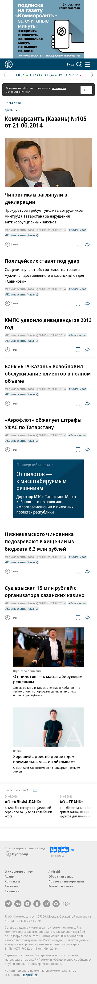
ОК (86, 89)
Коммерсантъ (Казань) (22, 235)
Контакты (12, 881)
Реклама (11, 886)
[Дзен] (27, 903)
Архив (9, 876)
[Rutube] (46, 903)
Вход (70, 64)
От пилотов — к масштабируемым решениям (47, 679)
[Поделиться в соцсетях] (87, 244)
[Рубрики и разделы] (87, 64)
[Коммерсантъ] (9, 64)
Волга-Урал (13, 103)
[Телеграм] (8, 903)
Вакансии (12, 891)
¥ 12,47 (49, 75)
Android (54, 871)
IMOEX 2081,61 (69, 75)
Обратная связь (60, 876)
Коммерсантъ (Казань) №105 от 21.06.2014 (36, 230)
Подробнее (30, 975)
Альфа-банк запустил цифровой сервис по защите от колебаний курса (28, 811)
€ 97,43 (35, 75)
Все (35, 790)
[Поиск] (79, 64)
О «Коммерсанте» (19, 871)
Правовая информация (66, 881)
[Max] (56, 903)
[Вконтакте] (17, 903)
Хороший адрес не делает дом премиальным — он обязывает (44, 759)
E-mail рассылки (60, 886)
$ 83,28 (20, 75)
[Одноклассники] (36, 903)
